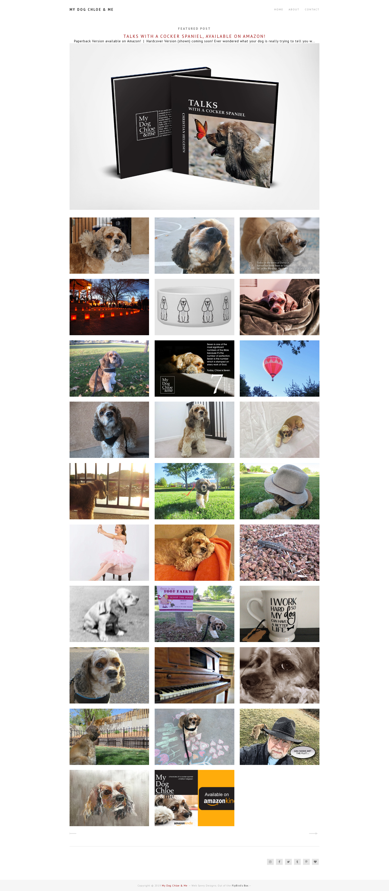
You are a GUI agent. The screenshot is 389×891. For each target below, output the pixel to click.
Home (278, 9)
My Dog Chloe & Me (92, 9)
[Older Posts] (315, 834)
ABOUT (294, 9)
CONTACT (312, 9)
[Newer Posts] (74, 834)
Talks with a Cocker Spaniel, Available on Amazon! (194, 36)
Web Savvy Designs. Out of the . (220, 885)
